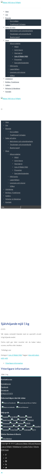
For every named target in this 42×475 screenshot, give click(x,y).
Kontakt (8, 91)
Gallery (7, 85)
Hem (7, 11)
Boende (8, 18)
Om (6, 15)
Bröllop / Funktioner (12, 82)
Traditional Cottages (18, 24)
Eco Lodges (14, 21)
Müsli (16, 47)
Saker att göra (10, 27)
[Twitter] (6, 468)
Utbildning (9, 79)
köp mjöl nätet (33, 355)
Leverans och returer (17, 72)
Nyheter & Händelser (12, 88)
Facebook (4, 387)
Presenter (18, 59)
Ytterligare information (14, 363)
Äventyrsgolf (15, 37)
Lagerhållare (14, 69)
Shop (7, 40)
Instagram (5, 390)
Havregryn (18, 53)
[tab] (23, 363)
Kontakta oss (6, 384)
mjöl (2, 358)
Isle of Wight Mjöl (21, 56)
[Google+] (6, 458)
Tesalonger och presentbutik (20, 34)
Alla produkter (15, 43)
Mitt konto (14, 66)
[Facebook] (5, 455)
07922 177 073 (7, 394)
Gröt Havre (18, 50)
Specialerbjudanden (21, 63)
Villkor (12, 76)
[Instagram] (6, 461)
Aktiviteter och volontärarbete (21, 31)
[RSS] (6, 464)
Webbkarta (17, 447)
